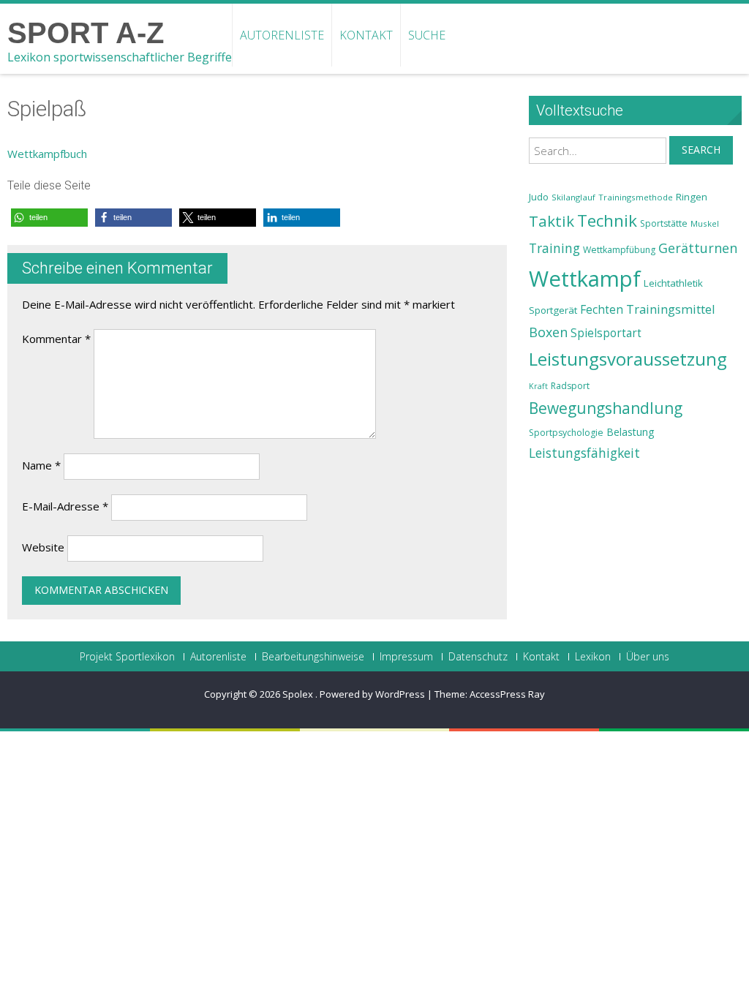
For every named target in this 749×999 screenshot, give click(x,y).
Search (701, 150)
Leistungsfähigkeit (584, 452)
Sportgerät (553, 310)
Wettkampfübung (619, 250)
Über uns (647, 656)
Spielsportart (606, 333)
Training (554, 248)
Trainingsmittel (670, 309)
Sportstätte (664, 223)
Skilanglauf (573, 197)
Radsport (570, 386)
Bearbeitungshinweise (313, 656)
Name (41, 465)
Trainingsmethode (635, 197)
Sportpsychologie (566, 432)
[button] (49, 217)
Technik (607, 220)
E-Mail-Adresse (65, 506)
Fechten (601, 309)
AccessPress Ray (507, 694)
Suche (426, 35)
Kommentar (56, 338)
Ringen (691, 196)
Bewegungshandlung (605, 408)
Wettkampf (585, 278)
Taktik (551, 221)
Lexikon (593, 656)
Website (43, 547)
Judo (539, 196)
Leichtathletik (673, 283)
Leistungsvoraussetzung (628, 359)
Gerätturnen (697, 248)
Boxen (548, 332)
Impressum (406, 656)
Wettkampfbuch (47, 153)
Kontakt (366, 35)
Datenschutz (478, 656)
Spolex (298, 694)
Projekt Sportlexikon (127, 656)
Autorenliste (282, 35)
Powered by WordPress (372, 694)
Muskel (704, 223)
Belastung (630, 432)
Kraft (538, 386)
